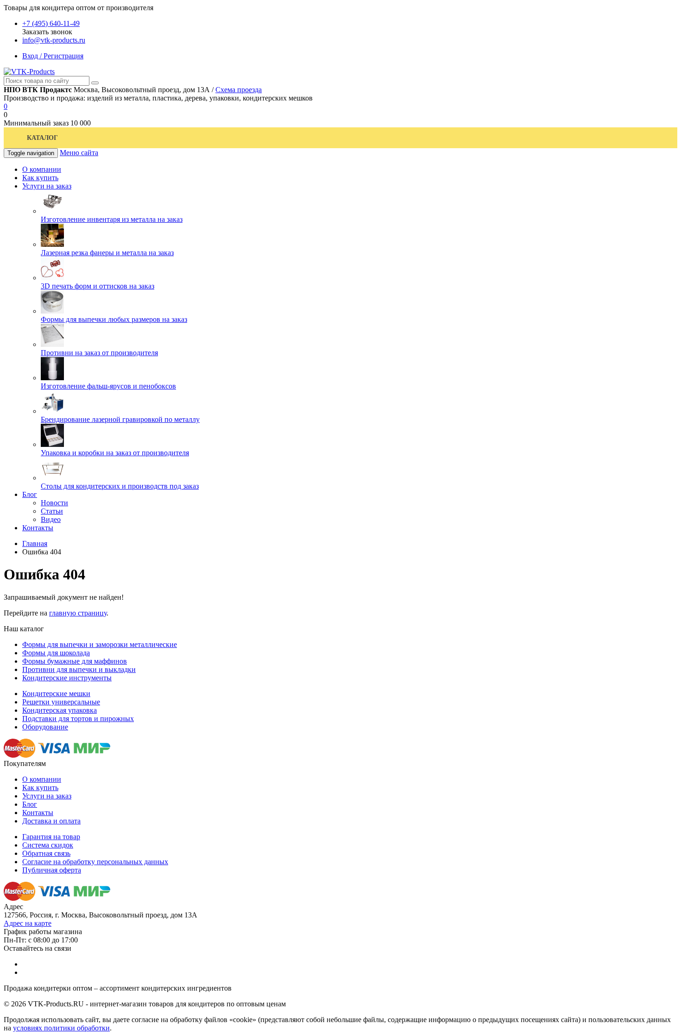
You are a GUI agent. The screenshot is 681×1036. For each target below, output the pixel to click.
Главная (34, 543)
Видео (51, 519)
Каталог (42, 137)
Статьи (52, 511)
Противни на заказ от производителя (99, 353)
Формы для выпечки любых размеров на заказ (114, 319)
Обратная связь (46, 853)
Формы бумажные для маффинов (74, 661)
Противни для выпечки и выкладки (79, 669)
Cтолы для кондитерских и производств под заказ (120, 486)
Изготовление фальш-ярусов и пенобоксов (108, 386)
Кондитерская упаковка (59, 710)
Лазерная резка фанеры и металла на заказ (107, 253)
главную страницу (78, 613)
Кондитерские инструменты (67, 678)
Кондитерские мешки (56, 693)
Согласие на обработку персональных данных (95, 862)
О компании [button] (41, 169)
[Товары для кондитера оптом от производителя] (29, 71)
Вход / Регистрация (52, 56)
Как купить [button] (40, 178)
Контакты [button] (37, 528)
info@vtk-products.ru (53, 40)
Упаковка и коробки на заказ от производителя (115, 453)
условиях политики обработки (61, 1028)
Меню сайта (79, 153)
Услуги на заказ (46, 796)
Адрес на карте (27, 923)
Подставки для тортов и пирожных (78, 718)
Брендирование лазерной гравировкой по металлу (120, 419)
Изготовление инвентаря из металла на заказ (112, 219)
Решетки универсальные (61, 702)
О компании (41, 779)
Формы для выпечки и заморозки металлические (99, 644)
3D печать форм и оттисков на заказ (97, 286)
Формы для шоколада (56, 653)
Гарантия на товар (51, 837)
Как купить (40, 787)
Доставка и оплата (51, 821)
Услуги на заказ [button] (46, 186)
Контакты (37, 812)
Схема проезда (238, 90)
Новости (54, 503)
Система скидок (47, 845)
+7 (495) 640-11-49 (51, 23)
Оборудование (45, 727)
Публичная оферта (51, 870)
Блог (29, 804)
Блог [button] (29, 494)
